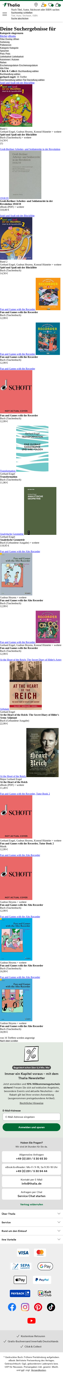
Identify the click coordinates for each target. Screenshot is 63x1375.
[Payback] (20, 1293)
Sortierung (5, 42)
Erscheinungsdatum (9, 65)
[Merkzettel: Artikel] (50, 5)
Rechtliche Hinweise (31, 1103)
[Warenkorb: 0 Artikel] (57, 5)
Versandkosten (38, 1370)
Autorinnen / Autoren (9, 59)
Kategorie (4, 48)
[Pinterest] (38, 1307)
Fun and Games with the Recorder (18, 309)
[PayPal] (42, 1280)
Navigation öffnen (4, 14)
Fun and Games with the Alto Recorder (20, 551)
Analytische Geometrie (12, 534)
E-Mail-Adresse (12, 1110)
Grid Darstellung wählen (11, 80)
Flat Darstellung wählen (34, 80)
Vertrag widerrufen (31, 1204)
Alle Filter (4, 68)
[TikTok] (51, 1307)
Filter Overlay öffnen (9, 39)
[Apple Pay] (20, 1280)
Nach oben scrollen (9, 1041)
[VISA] (23, 1253)
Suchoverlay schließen (21, 13)
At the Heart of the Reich (13, 776)
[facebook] (12, 1307)
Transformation (8, 471)
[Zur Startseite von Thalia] (18, 5)
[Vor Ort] (36, 5)
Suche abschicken (19, 18)
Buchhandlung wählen (28, 71)
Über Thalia (8, 1214)
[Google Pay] (45, 1266)
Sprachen (4, 51)
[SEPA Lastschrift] (21, 1266)
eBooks (12, 36)
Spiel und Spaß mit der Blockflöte (17, 82)
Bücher (3, 36)
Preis (2, 54)
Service (6, 1222)
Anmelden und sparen (31, 1127)
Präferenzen (5, 45)
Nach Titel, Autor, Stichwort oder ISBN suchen (35, 9)
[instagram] (25, 1307)
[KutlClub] (45, 1293)
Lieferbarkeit (5, 56)
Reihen (3, 62)
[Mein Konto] (43, 5)
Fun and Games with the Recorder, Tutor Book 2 (25, 793)
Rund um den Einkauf (14, 1231)
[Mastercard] (40, 1253)
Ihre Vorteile (9, 1239)
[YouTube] (31, 1321)
